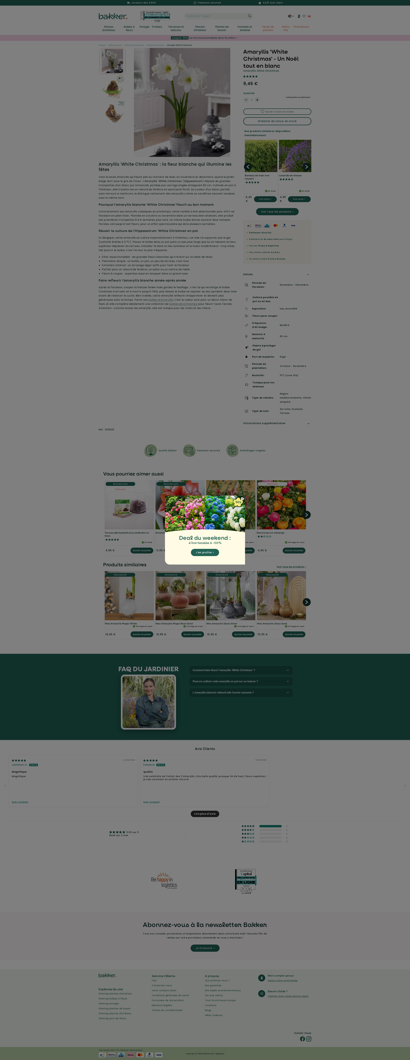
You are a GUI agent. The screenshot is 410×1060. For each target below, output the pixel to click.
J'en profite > (205, 552)
